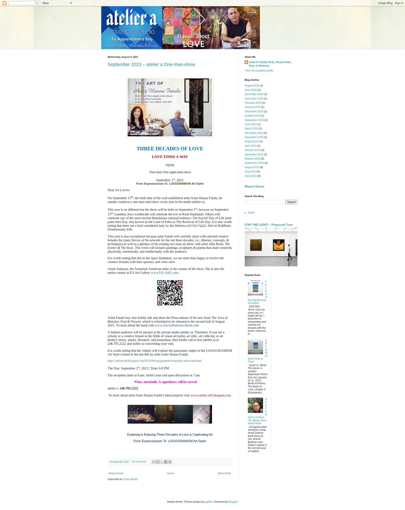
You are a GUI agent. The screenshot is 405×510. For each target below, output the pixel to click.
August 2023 (252, 141)
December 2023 (254, 133)
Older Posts (224, 473)
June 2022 (251, 175)
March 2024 (251, 128)
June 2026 (251, 90)
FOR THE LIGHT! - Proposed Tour (269, 224)
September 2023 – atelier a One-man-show (151, 64)
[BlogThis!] (158, 462)
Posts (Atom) (130, 479)
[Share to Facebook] (166, 462)
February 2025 (253, 102)
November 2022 (254, 154)
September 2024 (254, 120)
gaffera (209, 501)
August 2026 (252, 85)
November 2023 (254, 137)
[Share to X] (162, 462)
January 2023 (253, 150)
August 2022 (252, 167)
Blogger (233, 501)
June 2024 (251, 124)
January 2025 (253, 107)
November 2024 (254, 111)
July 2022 (250, 171)
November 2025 (254, 98)
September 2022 (254, 162)
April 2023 (250, 145)
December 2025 (254, 94)
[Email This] (154, 462)
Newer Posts (116, 473)
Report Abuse (254, 186)
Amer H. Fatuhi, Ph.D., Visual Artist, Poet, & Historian (270, 64)
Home (170, 473)
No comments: (139, 461)
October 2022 (252, 158)
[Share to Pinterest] (170, 462)
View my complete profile (259, 70)
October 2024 (252, 115)
